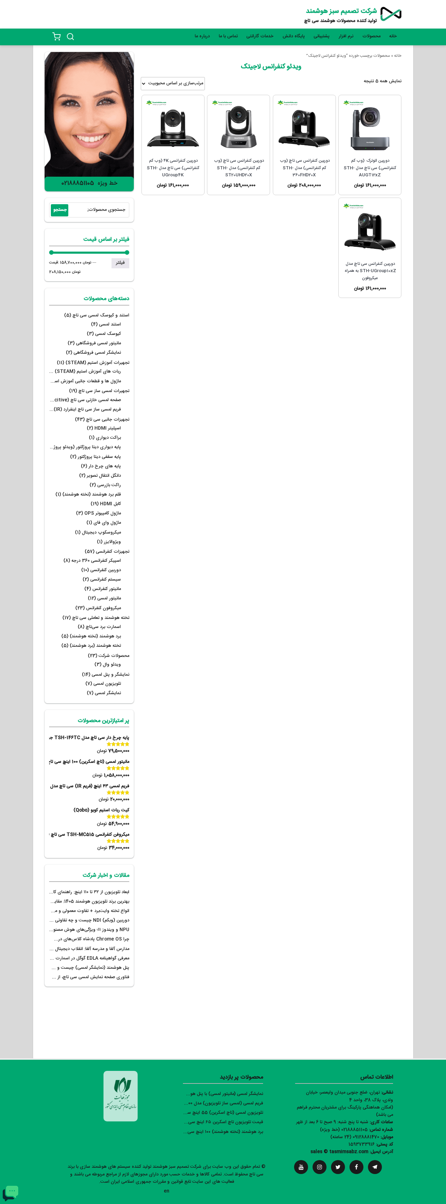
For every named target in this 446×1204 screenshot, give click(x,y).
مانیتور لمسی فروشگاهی (98, 343)
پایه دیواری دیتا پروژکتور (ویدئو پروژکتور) (82, 447)
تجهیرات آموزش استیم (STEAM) (97, 363)
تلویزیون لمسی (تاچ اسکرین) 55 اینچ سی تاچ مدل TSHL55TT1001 (198, 1113)
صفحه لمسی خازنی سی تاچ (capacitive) (81, 400)
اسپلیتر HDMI (107, 428)
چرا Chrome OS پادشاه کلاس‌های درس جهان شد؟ (80, 939)
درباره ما (202, 36)
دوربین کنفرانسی (105, 570)
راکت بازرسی (109, 485)
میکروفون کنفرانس (103, 608)
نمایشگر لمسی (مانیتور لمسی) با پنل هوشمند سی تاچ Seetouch (202, 1094)
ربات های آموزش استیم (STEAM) (88, 371)
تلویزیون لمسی (107, 684)
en (166, 1191)
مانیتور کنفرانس (106, 589)
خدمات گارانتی (260, 36)
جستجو (60, 210)
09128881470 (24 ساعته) (354, 1137)
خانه (393, 36)
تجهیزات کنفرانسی (112, 551)
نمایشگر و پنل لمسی (110, 674)
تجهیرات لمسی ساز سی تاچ (103, 391)
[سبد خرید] (56, 37)
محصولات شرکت (114, 656)
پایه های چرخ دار (105, 466)
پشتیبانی (322, 36)
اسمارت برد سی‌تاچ (103, 627)
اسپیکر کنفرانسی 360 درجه (96, 561)
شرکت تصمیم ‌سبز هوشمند (341, 11)
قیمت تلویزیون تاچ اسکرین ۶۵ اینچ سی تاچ (222, 1122)
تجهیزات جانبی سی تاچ (107, 419)
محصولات (371, 36)
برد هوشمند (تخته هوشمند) (95, 636)
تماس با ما (228, 36)
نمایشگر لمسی (108, 693)
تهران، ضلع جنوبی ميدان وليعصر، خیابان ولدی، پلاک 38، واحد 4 (349, 1096)
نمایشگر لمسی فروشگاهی (97, 352)
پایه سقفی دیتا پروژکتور (99, 457)
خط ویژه (107, 183)
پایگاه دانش (294, 36)
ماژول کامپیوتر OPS (102, 513)
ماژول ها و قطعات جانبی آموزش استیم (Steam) (75, 381)
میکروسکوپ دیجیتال (101, 532)
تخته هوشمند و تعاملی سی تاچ (100, 618)
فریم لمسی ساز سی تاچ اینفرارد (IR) (87, 409)
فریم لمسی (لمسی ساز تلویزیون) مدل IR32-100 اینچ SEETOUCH (200, 1103)
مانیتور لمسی (109, 598)
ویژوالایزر (112, 542)
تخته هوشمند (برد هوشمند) (95, 646)
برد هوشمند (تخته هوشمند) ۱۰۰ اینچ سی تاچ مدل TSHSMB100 (203, 1132)
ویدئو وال (112, 664)
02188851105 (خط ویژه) (344, 1130)
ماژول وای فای (107, 523)
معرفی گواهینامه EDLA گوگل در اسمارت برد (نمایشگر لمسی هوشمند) (65, 958)
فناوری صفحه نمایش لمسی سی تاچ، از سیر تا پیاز (83, 977)
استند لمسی (110, 324)
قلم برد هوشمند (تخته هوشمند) (91, 494)
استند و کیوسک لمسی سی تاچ (100, 315)
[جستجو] (70, 37)
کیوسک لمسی (108, 334)
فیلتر (120, 263)
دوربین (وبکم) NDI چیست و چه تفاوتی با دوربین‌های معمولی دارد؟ (66, 920)
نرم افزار (346, 36)
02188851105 (77, 183)
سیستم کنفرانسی (105, 579)
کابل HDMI (110, 504)
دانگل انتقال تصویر (104, 476)
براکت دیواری (108, 438)
